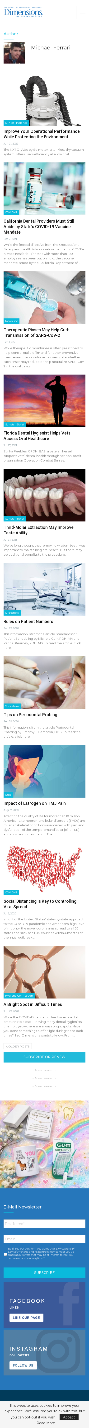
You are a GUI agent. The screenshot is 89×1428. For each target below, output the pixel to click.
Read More (46, 1423)
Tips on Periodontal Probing (30, 714)
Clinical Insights (16, 122)
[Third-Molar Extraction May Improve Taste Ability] (44, 495)
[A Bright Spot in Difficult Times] (44, 972)
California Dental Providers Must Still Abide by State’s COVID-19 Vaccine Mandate (39, 227)
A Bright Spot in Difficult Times (33, 1004)
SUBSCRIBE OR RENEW (44, 1057)
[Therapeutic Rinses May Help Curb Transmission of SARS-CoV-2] (44, 297)
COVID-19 (11, 212)
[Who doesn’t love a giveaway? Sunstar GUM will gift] (44, 1145)
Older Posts (18, 1046)
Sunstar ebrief (14, 424)
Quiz (8, 794)
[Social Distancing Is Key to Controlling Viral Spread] (44, 869)
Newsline (11, 321)
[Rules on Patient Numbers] (44, 589)
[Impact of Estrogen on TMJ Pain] (44, 771)
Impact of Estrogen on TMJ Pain (35, 803)
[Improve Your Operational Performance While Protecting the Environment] (44, 99)
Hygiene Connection (19, 995)
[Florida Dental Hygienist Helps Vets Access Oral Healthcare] (44, 401)
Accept (69, 1417)
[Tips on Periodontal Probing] (44, 682)
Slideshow (12, 612)
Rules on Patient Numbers (28, 621)
